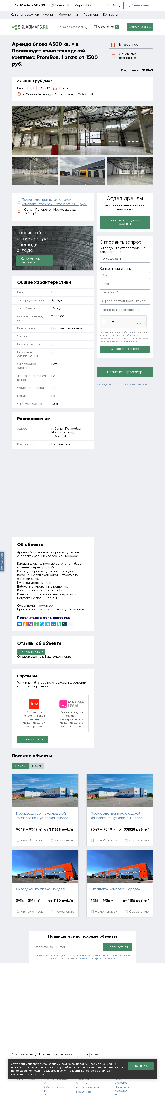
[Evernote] (59, 624)
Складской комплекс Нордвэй (41, 889)
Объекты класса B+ (57, 1089)
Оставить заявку (140, 26)
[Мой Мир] (53, 624)
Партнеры (91, 14)
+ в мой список (31, 840)
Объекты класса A (57, 1080)
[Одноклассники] (25, 624)
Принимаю (140, 1066)
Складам (83, 1079)
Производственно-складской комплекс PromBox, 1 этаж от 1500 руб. (54, 202)
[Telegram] (47, 624)
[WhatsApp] (36, 624)
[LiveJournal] (64, 624)
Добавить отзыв (31, 652)
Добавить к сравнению (127, 56)
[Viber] (30, 624)
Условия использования (87, 1085)
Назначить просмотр (124, 372)
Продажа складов (122, 1089)
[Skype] (42, 624)
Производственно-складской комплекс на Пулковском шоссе (42, 816)
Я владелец (104, 384)
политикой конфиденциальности (118, 341)
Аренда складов (121, 1080)
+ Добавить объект (138, 5)
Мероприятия (69, 14)
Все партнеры (33, 739)
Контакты (110, 14)
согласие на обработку (124, 335)
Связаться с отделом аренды (125, 222)
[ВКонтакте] (19, 624)
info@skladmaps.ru (26, 1079)
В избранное (128, 44)
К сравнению (64, 840)
